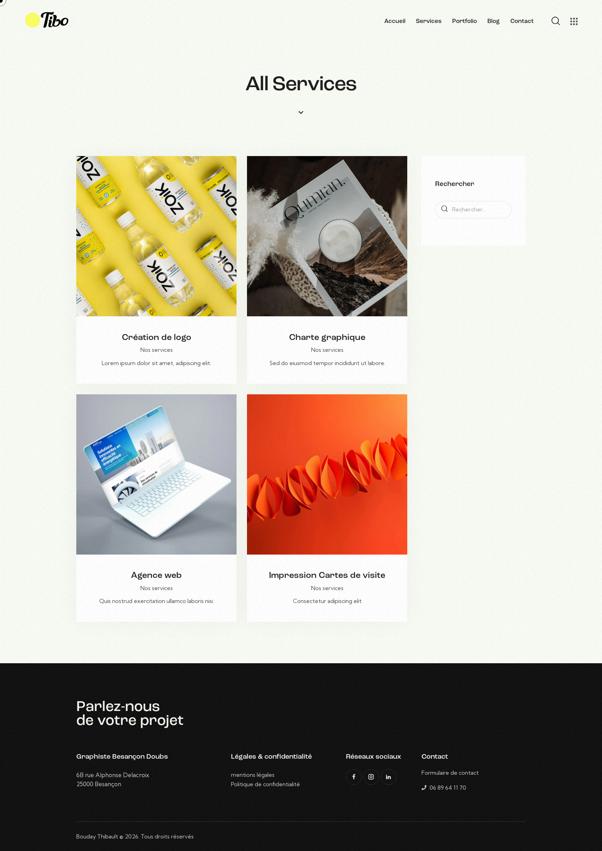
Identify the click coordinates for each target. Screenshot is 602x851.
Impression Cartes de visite (327, 575)
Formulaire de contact (450, 772)
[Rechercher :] (473, 209)
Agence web (156, 575)
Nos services (156, 349)
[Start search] (555, 21)
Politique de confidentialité (265, 784)
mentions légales (253, 774)
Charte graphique (327, 337)
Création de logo (156, 337)
